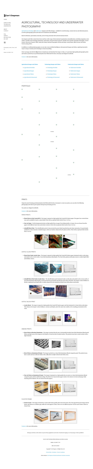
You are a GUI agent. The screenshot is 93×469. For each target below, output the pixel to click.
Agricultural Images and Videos (30, 64)
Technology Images (51, 71)
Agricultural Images (29, 71)
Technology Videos (51, 74)
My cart (6, 39)
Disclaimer (54, 452)
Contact (6, 30)
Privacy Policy (48, 452)
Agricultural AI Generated (30, 77)
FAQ (5, 34)
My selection (7, 37)
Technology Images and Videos (52, 64)
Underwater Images (75, 71)
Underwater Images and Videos (76, 64)
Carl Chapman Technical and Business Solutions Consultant (58, 455)
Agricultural (25, 31)
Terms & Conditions (61, 452)
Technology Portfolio (52, 67)
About (5, 29)
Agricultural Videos (29, 74)
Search (6, 35)
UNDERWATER (7, 26)
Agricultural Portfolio (29, 67)
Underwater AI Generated (76, 77)
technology (30, 31)
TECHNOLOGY (7, 24)
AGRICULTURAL (7, 22)
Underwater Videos (75, 74)
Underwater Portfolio (75, 67)
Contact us (24, 56)
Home (5, 19)
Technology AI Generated (53, 77)
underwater (39, 31)
